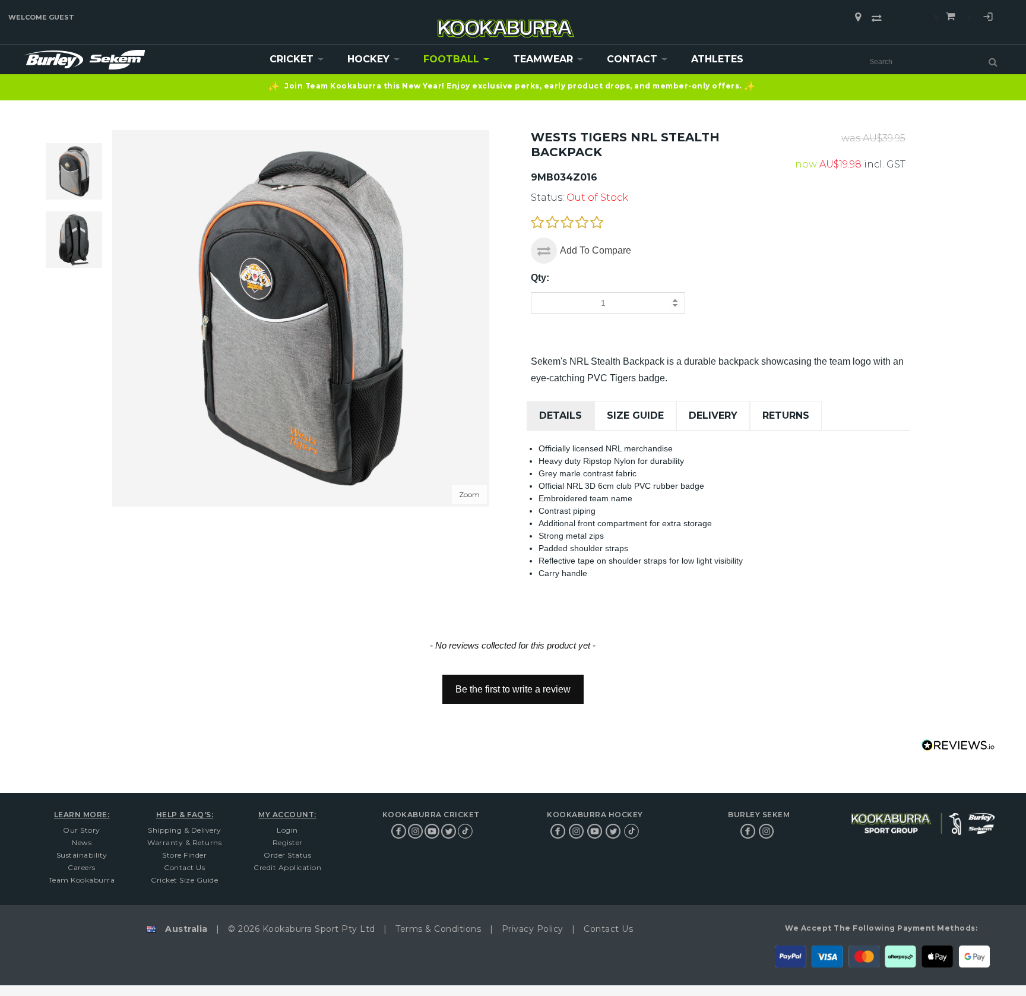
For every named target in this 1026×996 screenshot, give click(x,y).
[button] (512, 683)
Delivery (713, 415)
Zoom (469, 494)
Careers (82, 867)
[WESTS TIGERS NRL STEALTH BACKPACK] (74, 239)
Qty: (540, 278)
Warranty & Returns (184, 842)
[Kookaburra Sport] (506, 23)
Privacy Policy (532, 929)
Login (988, 18)
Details (560, 415)
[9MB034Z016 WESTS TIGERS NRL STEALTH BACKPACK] (74, 171)
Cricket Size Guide (184, 879)
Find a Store (858, 17)
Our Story (81, 830)
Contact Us (184, 867)
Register (288, 842)
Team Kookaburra (82, 879)
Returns (785, 415)
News (81, 842)
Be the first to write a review (513, 689)
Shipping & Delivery (184, 830)
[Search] (993, 61)
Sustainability (81, 854)
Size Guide (635, 415)
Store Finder (184, 854)
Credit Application (287, 867)
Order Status (287, 854)
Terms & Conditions (438, 929)
